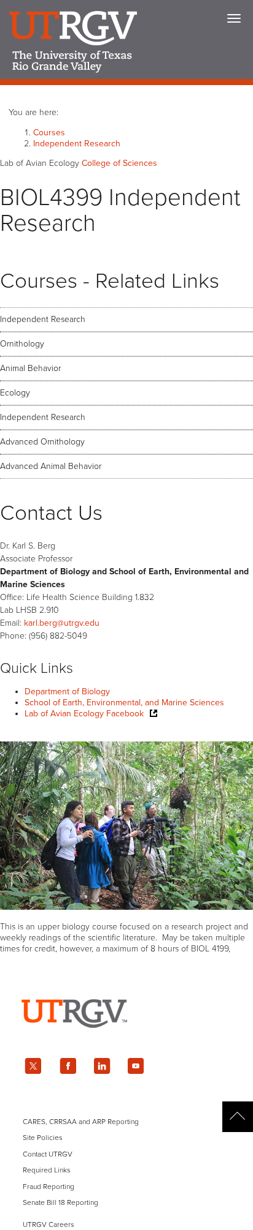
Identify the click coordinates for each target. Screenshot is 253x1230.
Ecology (15, 393)
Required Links (47, 1170)
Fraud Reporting (48, 1186)
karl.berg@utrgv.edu (61, 623)
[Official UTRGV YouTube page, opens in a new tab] (136, 1065)
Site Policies (43, 1137)
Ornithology (22, 344)
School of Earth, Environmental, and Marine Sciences (124, 702)
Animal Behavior (30, 368)
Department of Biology (67, 691)
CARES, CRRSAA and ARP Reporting (81, 1121)
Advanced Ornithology (42, 442)
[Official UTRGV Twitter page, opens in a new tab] (33, 1065)
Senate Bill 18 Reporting (60, 1202)
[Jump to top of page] (237, 1116)
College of (119, 163)
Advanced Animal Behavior (50, 466)
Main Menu (234, 18)
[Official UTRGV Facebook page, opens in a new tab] (67, 1065)
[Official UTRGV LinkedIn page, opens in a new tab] (102, 1065)
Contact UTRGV (47, 1154)
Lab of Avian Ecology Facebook (84, 713)
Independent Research (76, 143)
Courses (49, 132)
